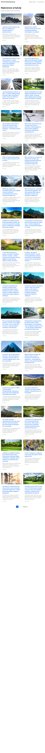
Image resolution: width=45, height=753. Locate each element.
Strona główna (41, 1)
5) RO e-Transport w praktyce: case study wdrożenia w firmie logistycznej (33, 454)
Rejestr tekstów (32, 1)
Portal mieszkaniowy (8, 2)
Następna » (25, 506)
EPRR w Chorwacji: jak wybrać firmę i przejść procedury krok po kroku (11, 158)
